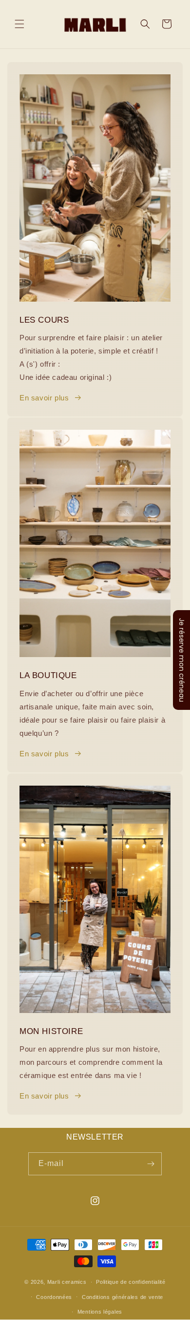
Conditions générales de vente (122, 1297)
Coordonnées (54, 1297)
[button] (19, 24)
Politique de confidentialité (131, 1282)
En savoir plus (44, 398)
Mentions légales (99, 1312)
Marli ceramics (67, 1282)
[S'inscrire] (150, 1163)
